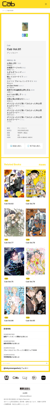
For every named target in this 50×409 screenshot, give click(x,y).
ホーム (4, 10)
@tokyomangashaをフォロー (16, 368)
